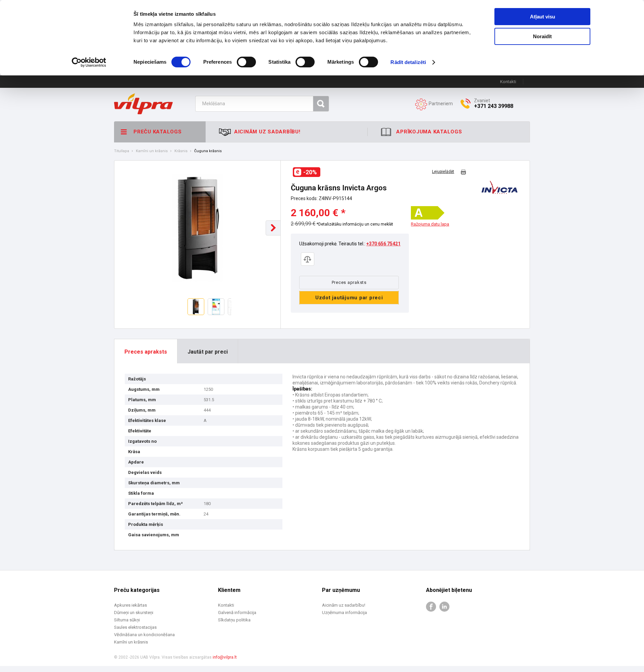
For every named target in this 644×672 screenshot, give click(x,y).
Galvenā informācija (237, 612)
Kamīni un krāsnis (152, 151)
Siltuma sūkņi (127, 619)
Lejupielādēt (443, 172)
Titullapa (121, 151)
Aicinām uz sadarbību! (343, 605)
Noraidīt (542, 36)
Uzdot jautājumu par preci (349, 298)
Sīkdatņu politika (234, 619)
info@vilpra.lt (225, 657)
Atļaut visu (542, 16)
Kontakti (508, 81)
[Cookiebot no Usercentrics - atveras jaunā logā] (89, 62)
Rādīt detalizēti (408, 62)
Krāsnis (180, 151)
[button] (273, 227)
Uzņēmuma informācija (344, 612)
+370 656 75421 (383, 243)
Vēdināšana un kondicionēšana (144, 634)
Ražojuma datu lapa (430, 224)
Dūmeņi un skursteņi (133, 612)
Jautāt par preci (207, 352)
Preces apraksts (349, 282)
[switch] (246, 62)
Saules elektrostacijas (135, 627)
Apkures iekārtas (130, 605)
